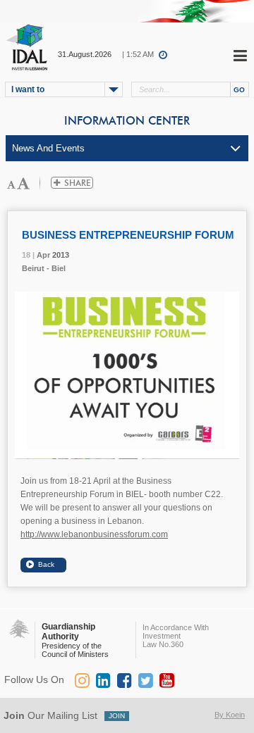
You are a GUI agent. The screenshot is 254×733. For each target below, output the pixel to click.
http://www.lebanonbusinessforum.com (94, 534)
